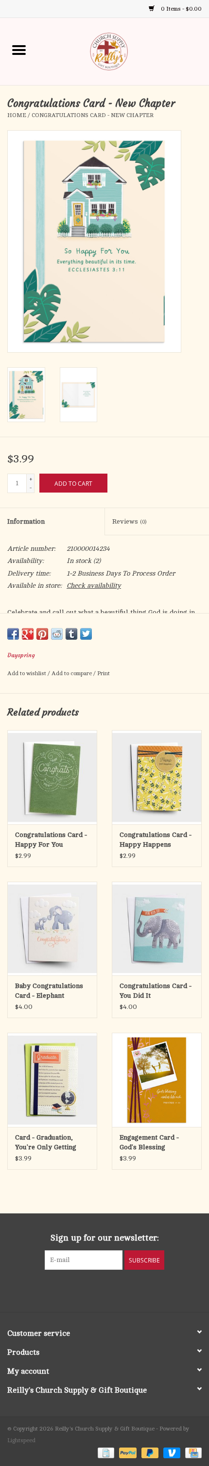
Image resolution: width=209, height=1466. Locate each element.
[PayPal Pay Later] (149, 1452)
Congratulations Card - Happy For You (51, 839)
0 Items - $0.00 (180, 8)
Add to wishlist (27, 673)
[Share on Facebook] (13, 634)
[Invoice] (105, 1452)
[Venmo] (171, 1452)
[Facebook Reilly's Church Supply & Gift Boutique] (78, 1289)
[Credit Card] (192, 1452)
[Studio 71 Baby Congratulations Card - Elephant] (52, 929)
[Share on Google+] (28, 634)
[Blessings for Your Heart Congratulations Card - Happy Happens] (157, 777)
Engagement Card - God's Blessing (149, 1142)
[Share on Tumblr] (71, 634)
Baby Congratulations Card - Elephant (49, 990)
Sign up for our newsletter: (105, 1238)
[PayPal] (127, 1452)
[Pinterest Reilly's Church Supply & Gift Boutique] (96, 1289)
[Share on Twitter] (86, 634)
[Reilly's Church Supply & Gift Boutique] (123, 50)
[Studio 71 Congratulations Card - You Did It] (157, 929)
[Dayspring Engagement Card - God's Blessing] (157, 1080)
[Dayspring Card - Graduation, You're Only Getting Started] (52, 1080)
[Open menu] (19, 49)
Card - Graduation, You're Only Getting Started (45, 1143)
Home (16, 115)
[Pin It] (42, 634)
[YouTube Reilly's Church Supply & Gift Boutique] (113, 1289)
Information (26, 521)
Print (103, 673)
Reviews (129, 521)
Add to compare (72, 673)
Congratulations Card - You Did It (156, 990)
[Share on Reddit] (57, 634)
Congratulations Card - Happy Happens (156, 839)
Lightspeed (21, 1440)
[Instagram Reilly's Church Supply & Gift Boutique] (131, 1289)
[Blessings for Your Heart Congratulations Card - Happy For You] (52, 777)
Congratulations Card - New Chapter (93, 115)
